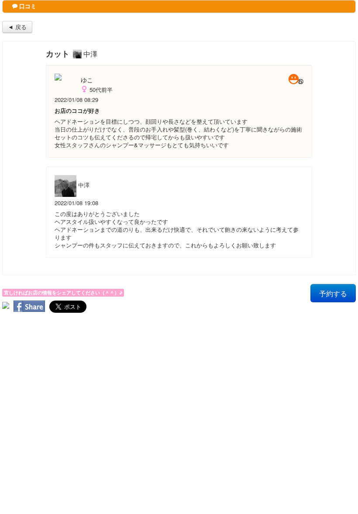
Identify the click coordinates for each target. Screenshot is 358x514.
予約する (333, 293)
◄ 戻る (17, 27)
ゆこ (87, 80)
